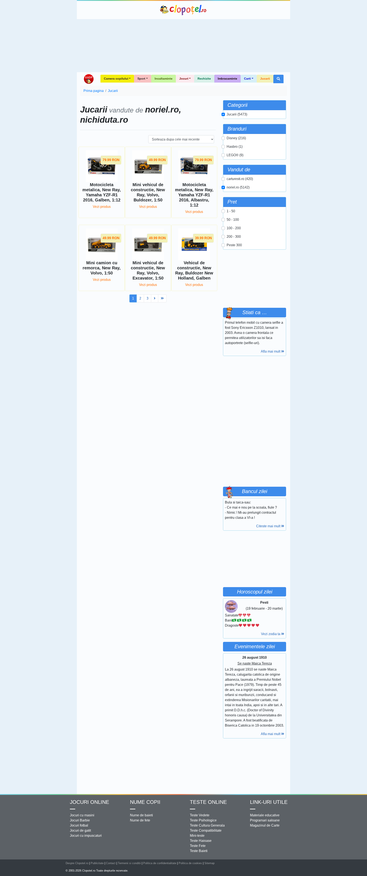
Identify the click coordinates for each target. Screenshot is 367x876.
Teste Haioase (201, 840)
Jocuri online (89, 802)
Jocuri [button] (183, 78)
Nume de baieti (141, 815)
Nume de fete (140, 820)
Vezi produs (102, 206)
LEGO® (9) (235, 155)
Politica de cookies (190, 863)
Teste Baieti (198, 851)
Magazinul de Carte (264, 825)
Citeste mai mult (268, 526)
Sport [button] (141, 78)
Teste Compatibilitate (206, 830)
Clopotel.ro (183, 10)
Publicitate (97, 863)
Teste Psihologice (203, 820)
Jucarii (265, 78)
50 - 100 (233, 219)
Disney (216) (236, 138)
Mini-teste (197, 835)
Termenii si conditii (129, 863)
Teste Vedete (199, 815)
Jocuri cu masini (82, 815)
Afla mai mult (271, 351)
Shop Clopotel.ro (88, 79)
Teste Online (208, 802)
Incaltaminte (163, 78)
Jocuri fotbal (79, 825)
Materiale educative (264, 815)
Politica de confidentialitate (159, 863)
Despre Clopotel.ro (77, 863)
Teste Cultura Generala (207, 825)
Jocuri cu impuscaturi (86, 835)
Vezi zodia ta (271, 634)
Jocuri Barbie (80, 820)
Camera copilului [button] (116, 78)
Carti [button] (247, 78)
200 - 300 (234, 236)
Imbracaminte (227, 78)
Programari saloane (265, 820)
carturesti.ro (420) (240, 179)
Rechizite (204, 78)
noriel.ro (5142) (238, 187)
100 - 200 (234, 228)
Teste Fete (198, 846)
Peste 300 (234, 245)
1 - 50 (231, 211)
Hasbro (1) (235, 146)
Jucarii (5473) (237, 114)
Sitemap (209, 863)
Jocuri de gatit (80, 830)
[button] (278, 79)
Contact (111, 863)
